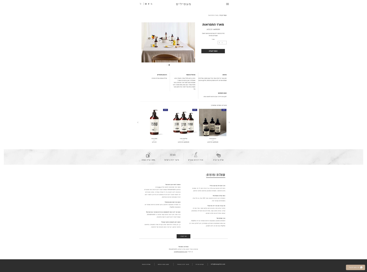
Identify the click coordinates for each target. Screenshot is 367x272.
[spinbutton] (222, 42)
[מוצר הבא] (138, 122)
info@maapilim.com (180, 252)
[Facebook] (149, 4)
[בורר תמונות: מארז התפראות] (169, 65)
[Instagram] (146, 4)
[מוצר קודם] (229, 122)
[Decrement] (225, 42)
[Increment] (219, 42)
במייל (159, 187)
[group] (183, 126)
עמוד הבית (223, 15)
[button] (140, 3)
